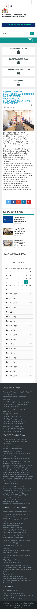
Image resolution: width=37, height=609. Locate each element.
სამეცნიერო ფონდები (11, 590)
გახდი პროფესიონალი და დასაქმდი (16, 540)
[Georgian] (6, 6)
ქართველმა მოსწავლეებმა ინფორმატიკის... (20, 243)
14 (22, 279)
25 (11, 286)
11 (11, 279)
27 (7, 271)
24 (7, 286)
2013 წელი (12, 353)
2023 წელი (12, 307)
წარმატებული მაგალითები (13, 537)
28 (11, 271)
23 (30, 282)
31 (22, 271)
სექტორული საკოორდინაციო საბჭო (16, 535)
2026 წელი (12, 293)
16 (30, 279)
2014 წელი (12, 348)
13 (18, 279)
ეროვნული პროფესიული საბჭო (14, 532)
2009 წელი (12, 371)
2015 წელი (12, 344)
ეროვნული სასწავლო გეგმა (13, 419)
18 (11, 282)
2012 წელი (12, 357)
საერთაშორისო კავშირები (12, 545)
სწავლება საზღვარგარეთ (12, 448)
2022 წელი (12, 312)
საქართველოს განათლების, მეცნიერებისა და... (21, 219)
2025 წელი (12, 298)
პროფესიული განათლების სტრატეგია (17, 511)
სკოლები (6, 399)
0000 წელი (12, 376)
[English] (11, 6)
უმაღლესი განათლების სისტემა (15, 446)
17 (7, 282)
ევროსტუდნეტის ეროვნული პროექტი (16, 503)
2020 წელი (12, 321)
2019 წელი (12, 325)
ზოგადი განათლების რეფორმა (14, 396)
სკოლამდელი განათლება (12, 426)
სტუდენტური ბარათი (10, 483)
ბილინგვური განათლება (12, 431)
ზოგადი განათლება (18, 49)
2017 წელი (12, 335)
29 (14, 271)
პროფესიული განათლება (18, 70)
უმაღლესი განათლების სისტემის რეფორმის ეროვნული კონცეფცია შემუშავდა (15, 441)
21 (22, 282)
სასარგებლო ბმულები (10, 2)
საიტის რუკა (27, 2)
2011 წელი (12, 362)
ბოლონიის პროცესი (10, 456)
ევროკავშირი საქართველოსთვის (15, 598)
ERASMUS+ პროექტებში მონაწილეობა (16, 458)
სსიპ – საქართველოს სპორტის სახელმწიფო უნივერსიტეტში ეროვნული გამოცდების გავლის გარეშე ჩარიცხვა (17, 488)
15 (26, 279)
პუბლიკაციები (8, 574)
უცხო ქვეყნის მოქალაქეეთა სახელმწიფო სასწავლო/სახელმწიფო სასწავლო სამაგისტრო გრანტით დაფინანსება (18, 468)
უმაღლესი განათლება (18, 59)
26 (14, 286)
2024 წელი (12, 303)
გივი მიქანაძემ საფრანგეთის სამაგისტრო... (19, 231)
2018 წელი (12, 330)
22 (26, 282)
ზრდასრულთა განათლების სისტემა (16, 560)
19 (14, 282)
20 (18, 282)
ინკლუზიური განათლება (12, 414)
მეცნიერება (19, 80)
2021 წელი (12, 316)
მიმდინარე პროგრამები (12, 416)
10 (7, 279)
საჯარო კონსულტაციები (12, 562)
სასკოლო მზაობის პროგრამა (14, 429)
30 (18, 271)
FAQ (20, 2)
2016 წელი (12, 339)
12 (14, 279)
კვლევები (6, 548)
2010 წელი (12, 366)
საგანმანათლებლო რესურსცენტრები (16, 402)
